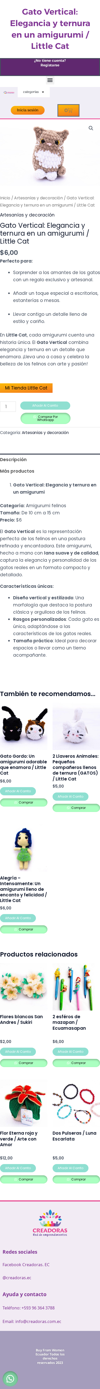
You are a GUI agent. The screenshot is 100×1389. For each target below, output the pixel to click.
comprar (25, 802)
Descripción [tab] (13, 460)
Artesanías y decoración (38, 198)
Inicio (5, 198)
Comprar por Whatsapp (47, 418)
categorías (31, 92)
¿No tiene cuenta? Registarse (50, 62)
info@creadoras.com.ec (38, 1321)
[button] (50, 80)
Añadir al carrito (45, 405)
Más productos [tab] (17, 471)
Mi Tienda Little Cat (26, 388)
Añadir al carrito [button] (18, 791)
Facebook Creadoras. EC (26, 1264)
